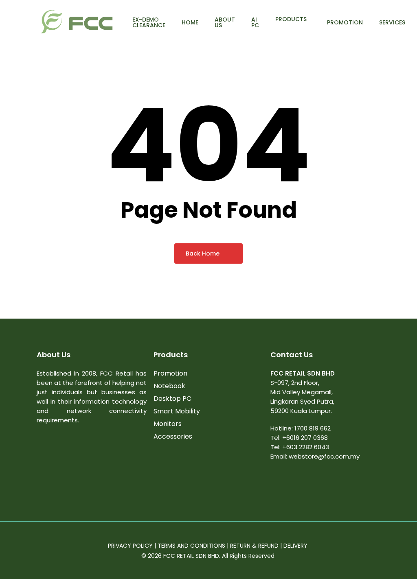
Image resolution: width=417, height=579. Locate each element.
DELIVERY (296, 546)
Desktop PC (172, 398)
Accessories (173, 436)
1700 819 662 (312, 428)
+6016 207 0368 (305, 437)
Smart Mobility (177, 411)
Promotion (170, 373)
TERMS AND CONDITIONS (191, 546)
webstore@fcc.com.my (324, 456)
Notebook (169, 386)
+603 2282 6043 (305, 447)
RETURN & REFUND (254, 546)
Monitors (168, 423)
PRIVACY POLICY (130, 546)
